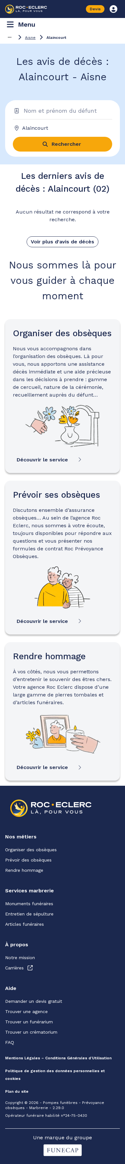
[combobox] (60, 128)
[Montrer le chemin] (9, 37)
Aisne (30, 37)
